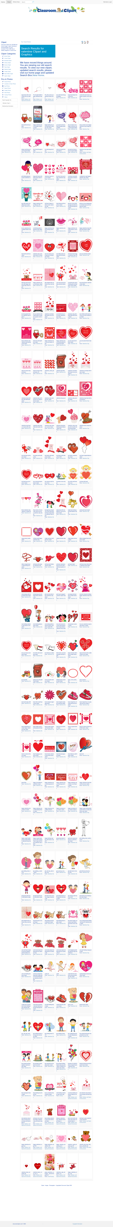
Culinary (61, 1095)
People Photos (7, 90)
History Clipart (7, 62)
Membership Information (7, 106)
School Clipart (7, 58)
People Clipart (7, 71)
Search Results (27, 41)
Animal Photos (7, 81)
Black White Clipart (8, 73)
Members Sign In (6, 103)
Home (3, 2)
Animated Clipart (7, 60)
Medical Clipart (7, 69)
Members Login (107, 2)
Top (22, 41)
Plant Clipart (7, 67)
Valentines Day (85, 99)
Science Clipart (7, 65)
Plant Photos (7, 92)
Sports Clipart (7, 76)
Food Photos (7, 86)
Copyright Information (77, 1223)
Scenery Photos (8, 94)
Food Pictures (51, 1176)
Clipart (9, 2)
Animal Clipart (7, 56)
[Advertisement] (56, 26)
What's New (16, 2)
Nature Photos (7, 88)
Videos (5, 97)
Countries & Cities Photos (10, 83)
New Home (38, 75)
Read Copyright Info (6, 100)
